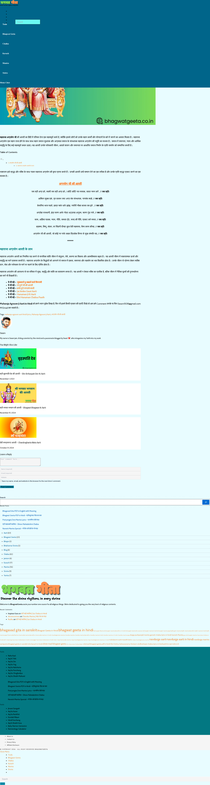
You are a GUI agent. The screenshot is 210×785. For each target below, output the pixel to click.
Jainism (6, 558)
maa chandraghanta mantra (79, 640)
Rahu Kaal (12, 656)
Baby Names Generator (17, 726)
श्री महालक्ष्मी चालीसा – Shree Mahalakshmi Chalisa (21, 524)
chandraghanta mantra (58, 635)
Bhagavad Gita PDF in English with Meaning (19, 511)
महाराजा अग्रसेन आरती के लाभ (26, 166)
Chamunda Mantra (12, 635)
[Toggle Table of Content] (2, 160)
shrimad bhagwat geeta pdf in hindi (96, 644)
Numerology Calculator (17, 729)
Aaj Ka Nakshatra (14, 667)
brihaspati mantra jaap (163, 631)
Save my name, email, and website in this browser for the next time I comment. (31, 481)
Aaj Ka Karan (13, 711)
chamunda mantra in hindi (43, 635)
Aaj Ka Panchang (14, 670)
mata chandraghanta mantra (140, 640)
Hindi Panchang (14, 720)
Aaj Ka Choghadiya (15, 673)
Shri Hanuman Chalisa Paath (74, 644)
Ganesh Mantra (177, 635)
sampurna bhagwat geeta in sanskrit (14, 644)
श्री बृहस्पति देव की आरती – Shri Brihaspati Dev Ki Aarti (22, 373)
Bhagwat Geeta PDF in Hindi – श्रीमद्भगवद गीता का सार (22, 515)
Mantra (6, 567)
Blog (5, 550)
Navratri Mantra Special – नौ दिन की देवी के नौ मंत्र (20, 528)
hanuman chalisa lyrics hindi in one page (24, 640)
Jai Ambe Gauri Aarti (27, 291)
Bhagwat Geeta (10, 537)
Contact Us (10, 739)
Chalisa (6, 554)
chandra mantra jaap (124, 635)
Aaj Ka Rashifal (13, 714)
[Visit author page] (6, 322)
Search (2, 497)
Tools (10, 755)
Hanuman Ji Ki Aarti (26, 294)
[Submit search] (2, 783)
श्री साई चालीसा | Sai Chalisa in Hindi (34, 613)
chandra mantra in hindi (110, 635)
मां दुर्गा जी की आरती (25, 285)
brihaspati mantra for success (134, 631)
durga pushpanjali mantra (139, 635)
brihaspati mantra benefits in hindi (114, 631)
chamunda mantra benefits (26, 635)
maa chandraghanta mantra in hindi (98, 640)
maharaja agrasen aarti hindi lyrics (18, 314)
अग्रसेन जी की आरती (15, 163)
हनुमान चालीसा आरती (174, 644)
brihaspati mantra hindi (150, 631)
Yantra (6, 575)
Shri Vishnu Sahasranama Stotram (123, 644)
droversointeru (14, 616)
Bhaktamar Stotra (11, 546)
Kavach (6, 563)
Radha (10, 619)
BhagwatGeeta (41, 749)
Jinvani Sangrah (14, 708)
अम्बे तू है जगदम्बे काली (26, 288)
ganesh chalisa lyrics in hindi (160, 635)
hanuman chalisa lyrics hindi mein (46, 640)
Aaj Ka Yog (12, 664)
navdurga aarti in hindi (180, 639)
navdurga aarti (157, 639)
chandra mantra (69, 635)
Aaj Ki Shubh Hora (15, 723)
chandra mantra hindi (96, 635)
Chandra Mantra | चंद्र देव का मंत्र (34, 616)
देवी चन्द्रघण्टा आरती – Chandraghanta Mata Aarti (20, 442)
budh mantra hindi (200, 631)
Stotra (6, 571)
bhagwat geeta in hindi (75, 630)
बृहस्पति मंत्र (166, 644)
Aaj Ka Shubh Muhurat (16, 676)
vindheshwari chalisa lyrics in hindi (150, 644)
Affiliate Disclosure (13, 745)
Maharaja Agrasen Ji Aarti (41, 314)
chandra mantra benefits (82, 635)
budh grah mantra (176, 631)
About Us (10, 736)
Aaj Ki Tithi (12, 659)
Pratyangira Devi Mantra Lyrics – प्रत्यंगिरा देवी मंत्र (21, 520)
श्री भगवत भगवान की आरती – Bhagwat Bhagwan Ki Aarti (23, 407)
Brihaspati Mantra (99, 631)
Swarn (2, 333)
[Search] (205, 502)
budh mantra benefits (187, 631)
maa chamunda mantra (64, 640)
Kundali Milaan (13, 717)
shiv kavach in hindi (35, 644)
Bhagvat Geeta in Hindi (47, 630)
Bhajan (6, 541)
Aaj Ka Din (12, 661)
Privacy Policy (11, 742)
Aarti (5, 533)
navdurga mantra (201, 639)
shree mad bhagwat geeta (54, 644)
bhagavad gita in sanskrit (18, 630)
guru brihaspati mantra (190, 635)
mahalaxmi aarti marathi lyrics (120, 640)
